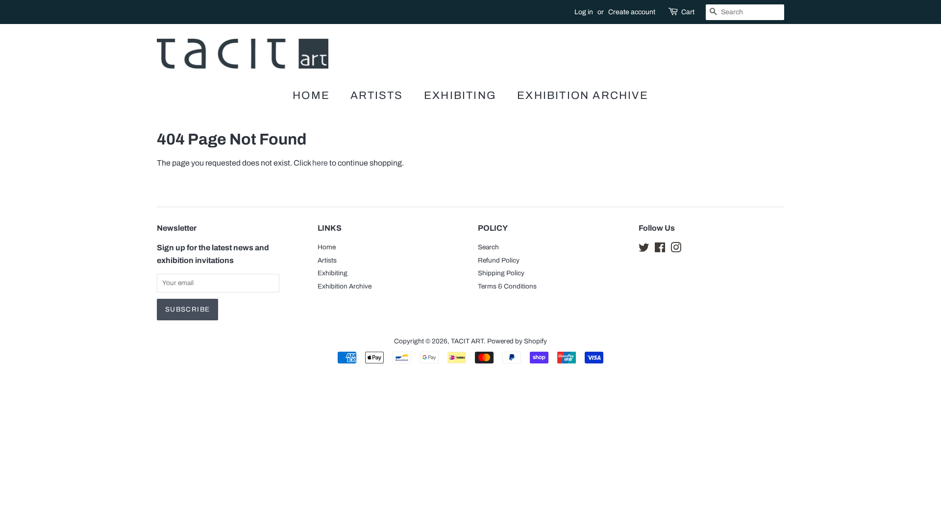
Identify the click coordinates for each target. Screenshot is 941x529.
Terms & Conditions (507, 286)
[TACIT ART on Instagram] (675, 249)
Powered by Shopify (517, 341)
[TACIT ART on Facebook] (660, 249)
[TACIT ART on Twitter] (644, 249)
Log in (583, 12)
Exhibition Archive (582, 95)
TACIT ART (467, 341)
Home (311, 95)
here (320, 163)
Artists (376, 95)
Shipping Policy (501, 273)
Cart (687, 12)
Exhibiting (460, 95)
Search (488, 247)
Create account (631, 12)
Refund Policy (499, 260)
